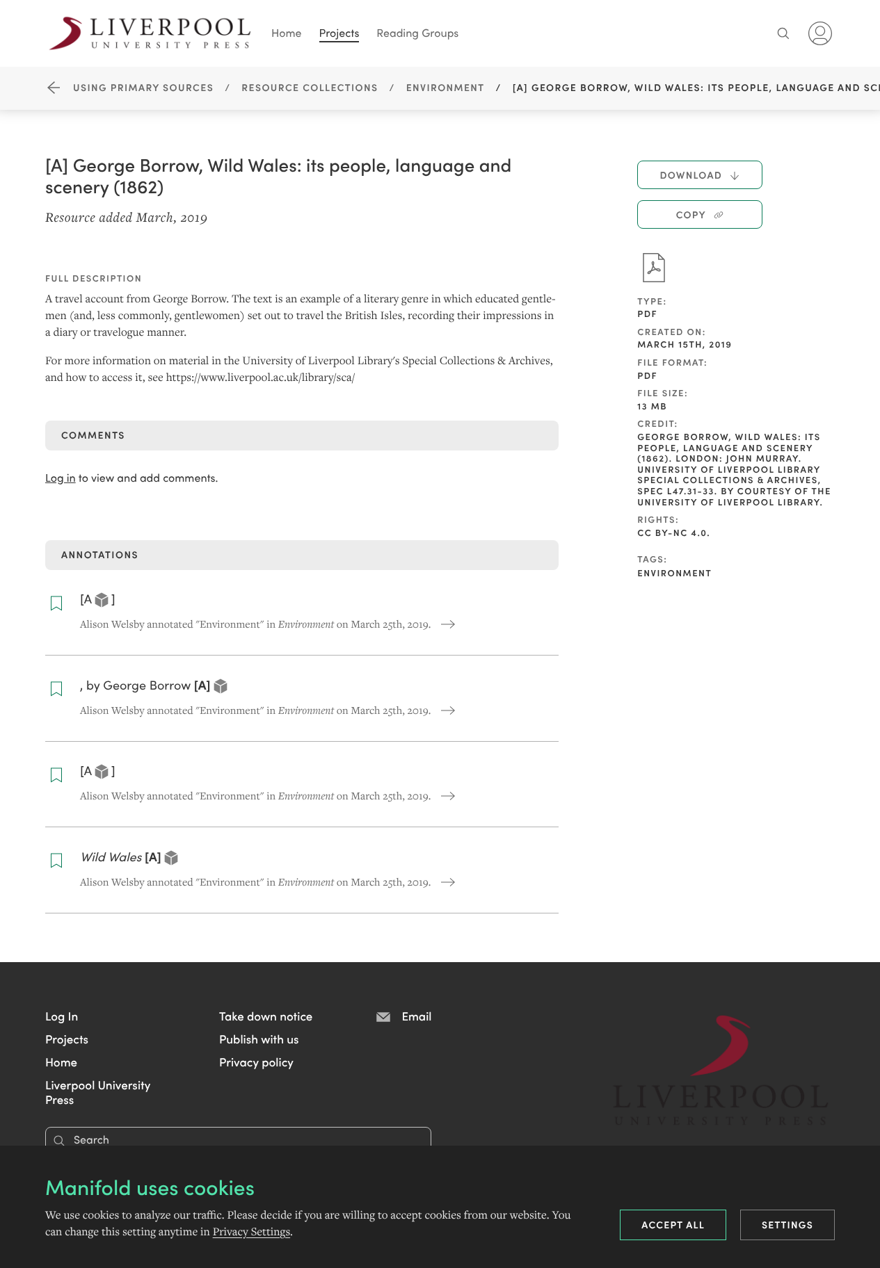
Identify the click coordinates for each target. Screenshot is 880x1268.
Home (286, 33)
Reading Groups (417, 33)
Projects (339, 33)
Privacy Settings (251, 1231)
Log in (60, 478)
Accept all (673, 1224)
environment (674, 572)
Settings (787, 1224)
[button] (61, 1016)
